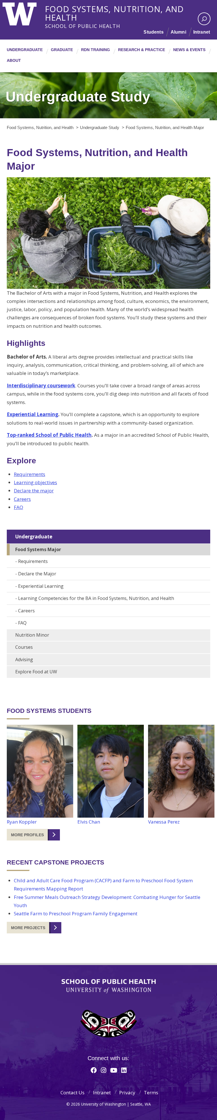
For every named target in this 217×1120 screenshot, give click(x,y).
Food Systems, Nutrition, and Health (114, 8)
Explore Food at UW (36, 672)
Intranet (201, 32)
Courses (24, 647)
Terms (151, 1092)
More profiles (27, 835)
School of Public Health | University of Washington (108, 986)
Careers (22, 499)
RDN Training (95, 49)
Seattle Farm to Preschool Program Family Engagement (75, 913)
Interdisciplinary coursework (41, 385)
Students (153, 32)
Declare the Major (37, 574)
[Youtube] (113, 1070)
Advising (24, 659)
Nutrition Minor (32, 635)
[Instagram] (103, 1070)
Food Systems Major (38, 549)
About (14, 60)
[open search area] (204, 18)
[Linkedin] (124, 1070)
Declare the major (34, 490)
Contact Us (72, 1092)
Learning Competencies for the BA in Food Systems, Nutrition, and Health (96, 598)
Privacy (127, 1092)
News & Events (189, 49)
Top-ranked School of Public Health (49, 435)
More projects (28, 927)
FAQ (18, 507)
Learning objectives (35, 482)
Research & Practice (141, 49)
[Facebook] (94, 1070)
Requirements (29, 474)
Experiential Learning (32, 414)
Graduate (62, 49)
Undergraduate (25, 49)
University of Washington (26, 12)
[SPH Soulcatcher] (108, 1024)
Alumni (178, 32)
